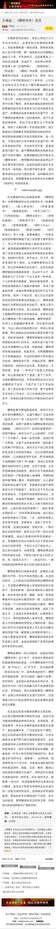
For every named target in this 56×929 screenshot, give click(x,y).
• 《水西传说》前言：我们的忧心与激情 (20, 887)
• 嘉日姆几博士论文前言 (13, 892)
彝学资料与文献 (37, 12)
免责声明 (22, 914)
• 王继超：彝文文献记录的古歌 (16, 882)
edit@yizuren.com (25, 921)
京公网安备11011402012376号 (37, 924)
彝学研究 (24, 12)
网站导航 (34, 914)
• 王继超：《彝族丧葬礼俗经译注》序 (19, 873)
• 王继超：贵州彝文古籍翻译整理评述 (19, 878)
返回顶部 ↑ (49, 859)
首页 (16, 12)
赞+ (49, 28)
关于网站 (10, 914)
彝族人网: (8, 12)
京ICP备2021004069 (14, 924)
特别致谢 (46, 914)
